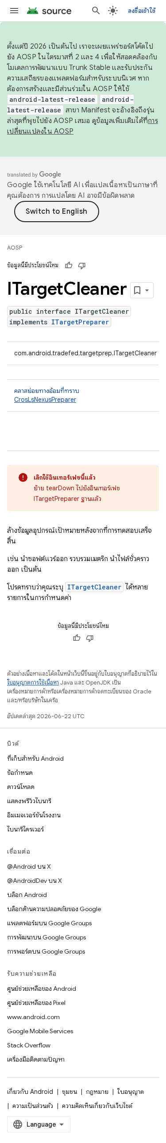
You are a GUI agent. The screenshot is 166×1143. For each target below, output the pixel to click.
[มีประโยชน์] (68, 265)
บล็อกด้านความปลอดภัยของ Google (54, 909)
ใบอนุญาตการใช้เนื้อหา (33, 682)
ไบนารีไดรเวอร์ (25, 829)
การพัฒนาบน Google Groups (46, 937)
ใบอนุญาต (130, 1091)
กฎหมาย (97, 1091)
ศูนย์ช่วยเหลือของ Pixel (36, 1003)
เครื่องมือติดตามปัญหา (36, 1059)
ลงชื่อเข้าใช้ (141, 11)
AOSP (14, 247)
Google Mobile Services (40, 1031)
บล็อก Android (27, 895)
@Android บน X (29, 866)
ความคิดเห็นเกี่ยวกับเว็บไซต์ (97, 1105)
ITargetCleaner (94, 587)
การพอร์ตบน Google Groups (46, 951)
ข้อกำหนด (20, 773)
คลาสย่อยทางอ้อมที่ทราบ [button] (46, 395)
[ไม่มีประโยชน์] (82, 265)
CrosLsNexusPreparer (45, 400)
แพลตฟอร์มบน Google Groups (49, 923)
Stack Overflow (28, 1045)
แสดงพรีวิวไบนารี (29, 801)
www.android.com (33, 1017)
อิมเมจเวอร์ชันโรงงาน (34, 815)
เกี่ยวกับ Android (30, 1091)
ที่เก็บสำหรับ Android (35, 758)
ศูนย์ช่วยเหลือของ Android (41, 989)
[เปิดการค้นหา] (96, 10)
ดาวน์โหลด (21, 787)
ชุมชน (69, 1091)
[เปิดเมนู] (14, 10)
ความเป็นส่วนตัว (32, 1105)
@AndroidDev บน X (34, 881)
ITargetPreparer (80, 322)
